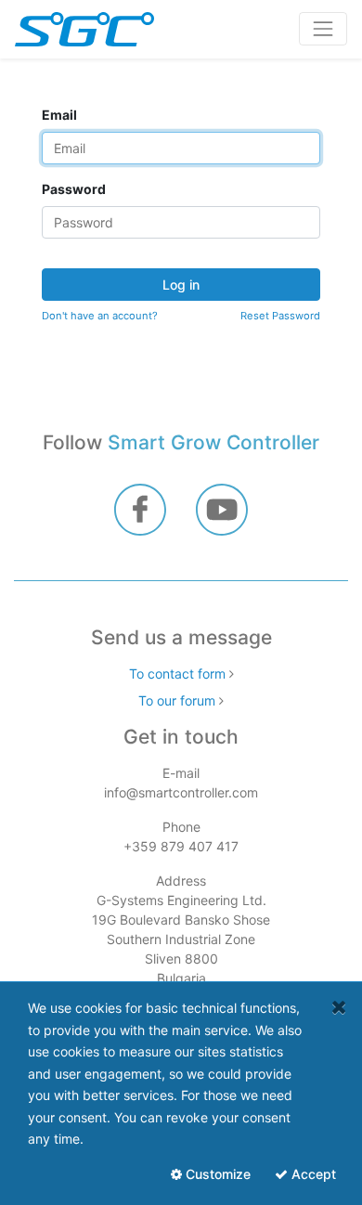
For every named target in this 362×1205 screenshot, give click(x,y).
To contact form (177, 673)
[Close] (339, 1007)
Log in (181, 284)
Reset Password (280, 315)
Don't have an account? (100, 315)
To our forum (176, 700)
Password (74, 189)
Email (59, 115)
